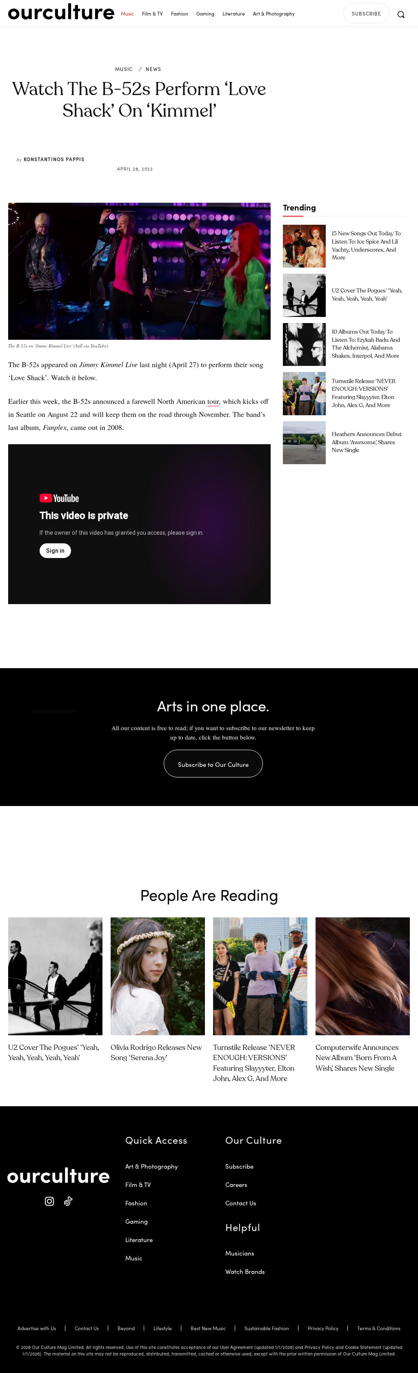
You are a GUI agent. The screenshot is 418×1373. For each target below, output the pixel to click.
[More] (201, 149)
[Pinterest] (144, 149)
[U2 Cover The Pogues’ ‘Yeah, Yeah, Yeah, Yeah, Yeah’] (304, 295)
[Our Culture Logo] (61, 11)
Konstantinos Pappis (54, 158)
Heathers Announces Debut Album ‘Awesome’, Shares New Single (367, 442)
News (153, 68)
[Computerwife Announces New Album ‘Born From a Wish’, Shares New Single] (363, 976)
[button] (401, 14)
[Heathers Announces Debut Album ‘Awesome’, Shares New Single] (304, 442)
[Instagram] (49, 1201)
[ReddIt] (163, 149)
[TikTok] (68, 1201)
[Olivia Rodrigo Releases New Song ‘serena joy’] (158, 976)
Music (124, 68)
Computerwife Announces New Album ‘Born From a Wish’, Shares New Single (357, 1058)
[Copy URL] (182, 149)
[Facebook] (126, 149)
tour (213, 401)
